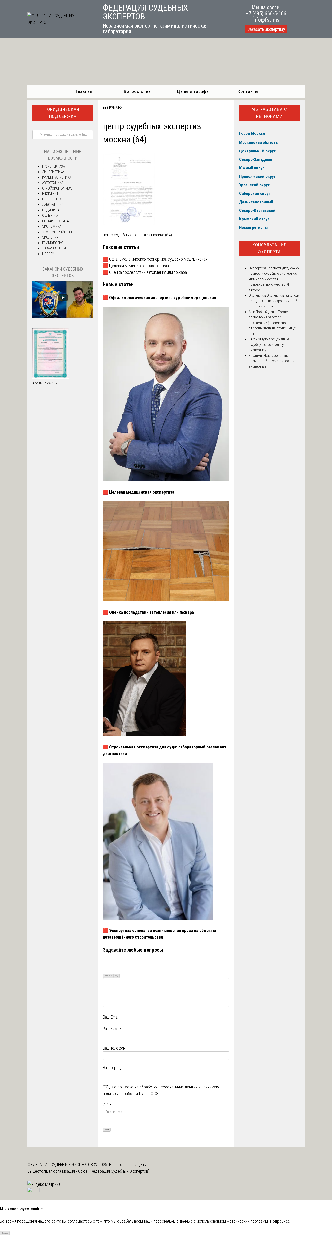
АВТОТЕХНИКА (52, 183)
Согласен (5, 1233)
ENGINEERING (51, 193)
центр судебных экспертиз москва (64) (137, 234)
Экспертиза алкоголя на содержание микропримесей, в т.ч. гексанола (274, 300)
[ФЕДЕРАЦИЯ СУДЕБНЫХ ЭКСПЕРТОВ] (59, 22)
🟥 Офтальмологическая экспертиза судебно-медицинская (155, 259)
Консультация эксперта (269, 248)
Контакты (248, 91)
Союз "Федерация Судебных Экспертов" (113, 1171)
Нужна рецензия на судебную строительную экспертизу (269, 344)
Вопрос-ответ (138, 91)
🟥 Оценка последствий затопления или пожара (145, 272)
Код (116, 976)
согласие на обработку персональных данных (157, 1086)
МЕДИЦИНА (51, 210)
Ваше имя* (112, 1028)
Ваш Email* (112, 1017)
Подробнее (280, 1221)
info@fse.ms (266, 20)
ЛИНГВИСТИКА (53, 172)
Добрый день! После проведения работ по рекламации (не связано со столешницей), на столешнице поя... (272, 323)
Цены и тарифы (193, 91)
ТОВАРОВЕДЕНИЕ (55, 248)
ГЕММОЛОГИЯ (52, 243)
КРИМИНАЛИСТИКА (56, 177)
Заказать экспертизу (266, 29)
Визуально (108, 976)
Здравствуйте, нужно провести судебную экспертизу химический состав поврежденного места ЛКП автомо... (274, 279)
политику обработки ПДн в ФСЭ (130, 1093)
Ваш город (112, 1067)
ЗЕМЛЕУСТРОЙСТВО (57, 232)
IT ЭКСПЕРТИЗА (53, 166)
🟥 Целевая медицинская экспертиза (136, 265)
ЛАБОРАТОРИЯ (53, 204)
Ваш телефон (114, 1048)
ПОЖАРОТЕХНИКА (55, 221)
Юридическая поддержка (62, 113)
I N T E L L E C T (52, 199)
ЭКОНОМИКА (51, 226)
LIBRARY (48, 254)
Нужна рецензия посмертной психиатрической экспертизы (271, 361)
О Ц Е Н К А (50, 215)
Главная (84, 91)
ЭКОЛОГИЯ (50, 237)
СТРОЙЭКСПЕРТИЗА (57, 188)
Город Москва (252, 133)
